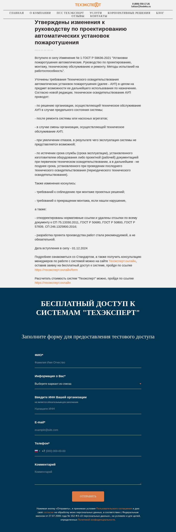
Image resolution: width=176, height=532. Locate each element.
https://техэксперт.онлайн (53, 282)
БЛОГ (160, 13)
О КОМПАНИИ (40, 13)
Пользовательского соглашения (114, 508)
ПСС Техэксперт (70, 13)
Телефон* (42, 443)
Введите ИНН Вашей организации (61, 397)
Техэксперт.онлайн (122, 261)
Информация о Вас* (50, 376)
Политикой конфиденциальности (96, 519)
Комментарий (45, 464)
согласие (48, 512)
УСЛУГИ (96, 13)
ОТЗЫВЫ (78, 16)
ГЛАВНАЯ (16, 13)
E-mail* (40, 422)
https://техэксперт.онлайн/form (56, 270)
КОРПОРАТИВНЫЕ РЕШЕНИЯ (129, 13)
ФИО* (39, 355)
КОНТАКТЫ (98, 16)
